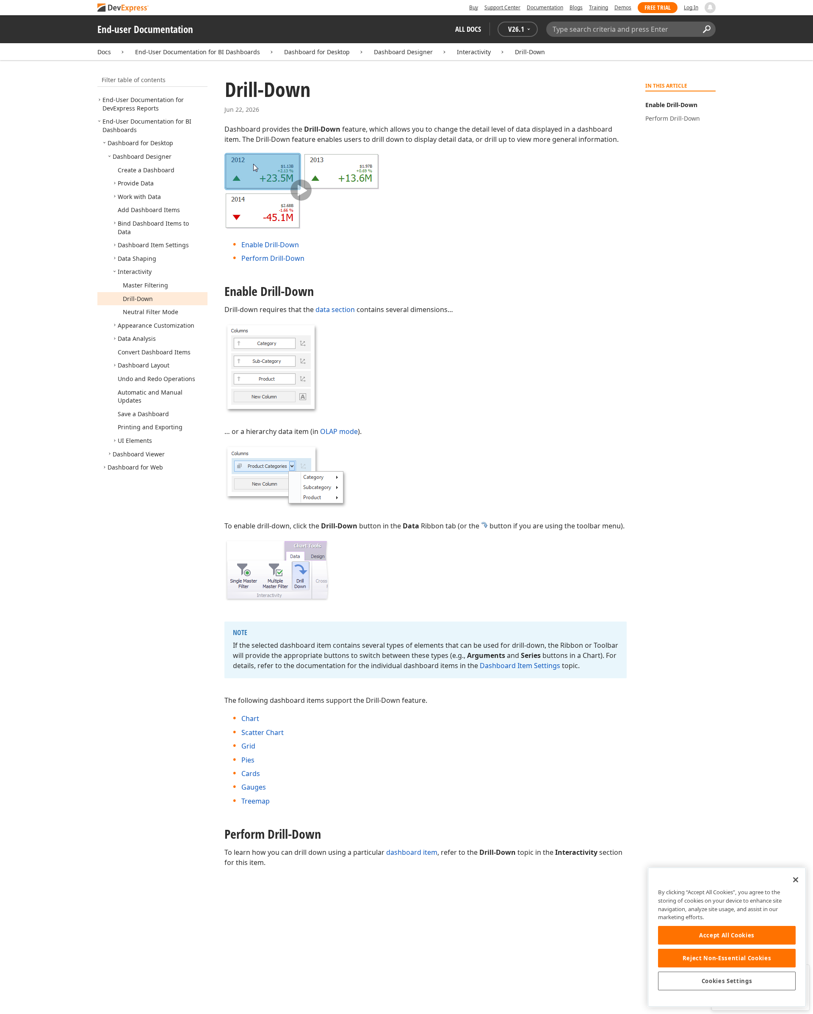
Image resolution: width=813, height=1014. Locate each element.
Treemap (255, 801)
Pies (247, 760)
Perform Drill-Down (272, 258)
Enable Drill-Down (270, 244)
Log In (691, 7)
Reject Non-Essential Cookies (727, 958)
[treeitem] (143, 104)
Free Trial (657, 7)
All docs (468, 29)
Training (598, 7)
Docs (104, 52)
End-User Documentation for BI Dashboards (197, 52)
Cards (250, 773)
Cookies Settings (727, 981)
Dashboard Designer (403, 52)
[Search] (706, 29)
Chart (250, 718)
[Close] (795, 879)
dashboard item (411, 852)
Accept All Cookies (727, 935)
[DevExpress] (123, 8)
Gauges (253, 787)
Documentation (545, 7)
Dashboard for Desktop (317, 52)
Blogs (576, 7)
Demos (622, 7)
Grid (248, 746)
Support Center (502, 7)
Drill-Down (530, 52)
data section (335, 309)
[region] (726, 937)
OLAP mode (339, 431)
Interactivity (474, 52)
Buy (473, 7)
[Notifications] (710, 7)
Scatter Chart (262, 732)
